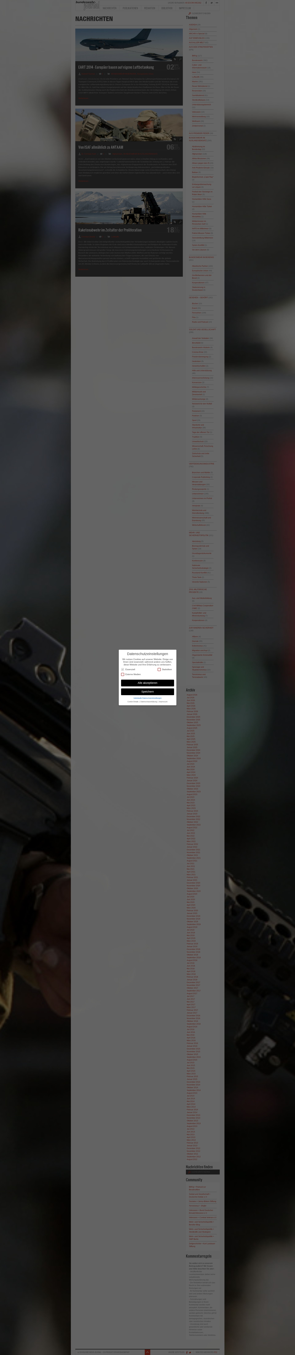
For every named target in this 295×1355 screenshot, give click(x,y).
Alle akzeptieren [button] (147, 682)
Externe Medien (133, 674)
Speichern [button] (147, 691)
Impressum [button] (163, 702)
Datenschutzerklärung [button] (148, 702)
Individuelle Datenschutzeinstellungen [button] (147, 698)
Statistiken (167, 669)
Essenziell (130, 669)
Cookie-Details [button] (133, 702)
